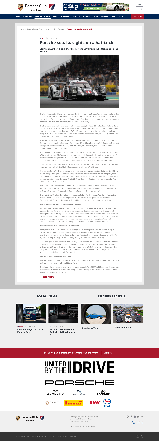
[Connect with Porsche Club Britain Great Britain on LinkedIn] (138, 417)
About (18, 16)
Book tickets (48, 277)
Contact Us (91, 426)
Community (76, 16)
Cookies (52, 436)
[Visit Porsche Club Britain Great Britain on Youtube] (135, 417)
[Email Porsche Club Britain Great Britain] (142, 417)
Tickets (113, 16)
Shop (121, 16)
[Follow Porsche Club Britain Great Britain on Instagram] (128, 417)
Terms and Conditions (39, 436)
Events (55, 16)
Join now (108, 353)
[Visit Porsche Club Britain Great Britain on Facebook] (131, 417)
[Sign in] (139, 5)
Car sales (104, 16)
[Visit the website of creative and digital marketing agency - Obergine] (139, 436)
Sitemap (73, 436)
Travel (96, 16)
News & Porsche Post (43, 16)
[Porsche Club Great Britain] (36, 7)
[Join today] (137, 16)
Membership (27, 16)
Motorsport (87, 16)
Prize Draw (65, 16)
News (47, 29)
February (61, 29)
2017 (53, 29)
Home (22, 29)
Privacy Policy (62, 436)
